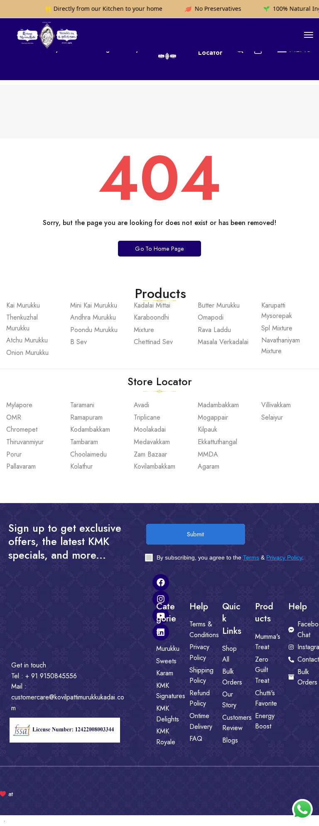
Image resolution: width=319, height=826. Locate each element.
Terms (251, 557)
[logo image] (46, 34)
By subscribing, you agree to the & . (229, 557)
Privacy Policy (284, 557)
